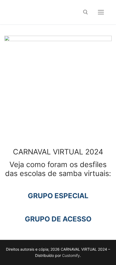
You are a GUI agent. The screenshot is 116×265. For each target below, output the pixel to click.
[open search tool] (85, 12)
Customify (71, 255)
